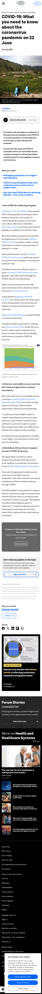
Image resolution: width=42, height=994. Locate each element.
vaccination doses (10, 227)
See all (36, 741)
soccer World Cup (19, 291)
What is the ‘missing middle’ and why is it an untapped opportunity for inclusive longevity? (25, 820)
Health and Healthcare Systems (19, 13)
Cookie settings (23, 988)
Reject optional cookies (23, 977)
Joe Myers (6, 108)
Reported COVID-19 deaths (14, 315)
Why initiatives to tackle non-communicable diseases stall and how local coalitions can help (24, 809)
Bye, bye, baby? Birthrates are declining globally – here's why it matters (21, 193)
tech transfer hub (14, 327)
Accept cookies (21, 544)
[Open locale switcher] (3, 989)
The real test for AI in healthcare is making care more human (18, 771)
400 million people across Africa (24, 466)
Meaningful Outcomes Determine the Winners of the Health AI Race (25, 785)
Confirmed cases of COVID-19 (15, 211)
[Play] (5, 120)
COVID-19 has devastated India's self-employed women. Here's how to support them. (20, 185)
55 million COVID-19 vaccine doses (22, 272)
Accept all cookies (23, 983)
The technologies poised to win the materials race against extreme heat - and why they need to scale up (25, 832)
